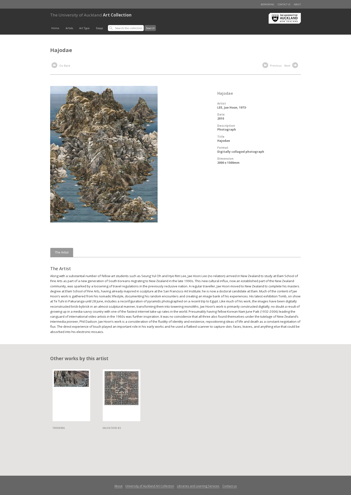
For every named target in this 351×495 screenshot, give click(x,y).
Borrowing (267, 4)
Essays (99, 28)
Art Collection (91, 15)
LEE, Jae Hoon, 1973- (232, 107)
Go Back (64, 65)
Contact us (284, 4)
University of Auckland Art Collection (149, 486)
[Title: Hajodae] (104, 153)
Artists (69, 28)
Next (287, 65)
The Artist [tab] (62, 252)
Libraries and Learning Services (198, 486)
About (297, 4)
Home (55, 28)
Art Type (84, 28)
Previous (275, 65)
